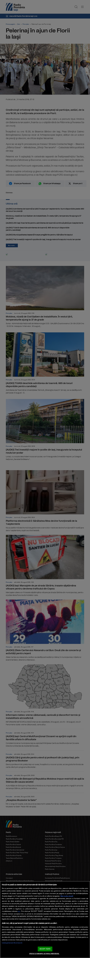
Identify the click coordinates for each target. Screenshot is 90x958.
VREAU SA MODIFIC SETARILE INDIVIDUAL (44, 953)
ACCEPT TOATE (45, 949)
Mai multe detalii (66, 896)
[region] (45, 919)
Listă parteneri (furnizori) (12, 943)
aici (19, 911)
